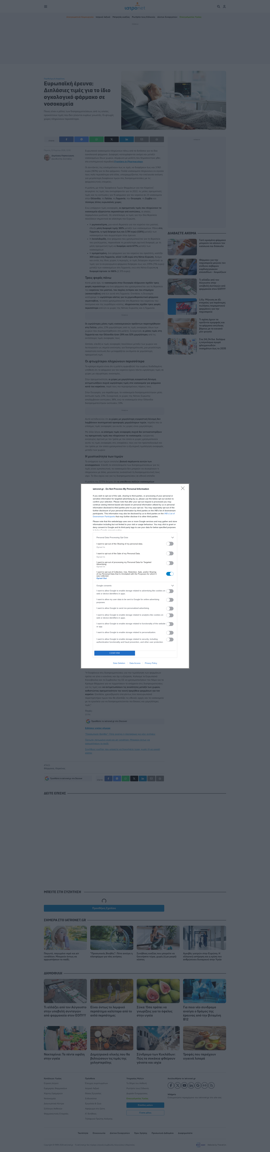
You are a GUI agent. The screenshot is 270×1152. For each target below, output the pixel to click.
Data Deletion (119, 663)
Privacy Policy (151, 663)
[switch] (170, 544)
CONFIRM (115, 653)
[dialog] (135, 576)
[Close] (183, 489)
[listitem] (135, 537)
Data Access (135, 663)
